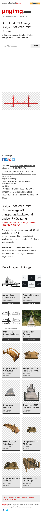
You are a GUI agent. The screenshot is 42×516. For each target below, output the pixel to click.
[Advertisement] (21, 71)
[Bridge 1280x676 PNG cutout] (31, 428)
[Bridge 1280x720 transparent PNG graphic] (31, 355)
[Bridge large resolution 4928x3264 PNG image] (11, 391)
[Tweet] (13, 159)
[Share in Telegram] (6, 159)
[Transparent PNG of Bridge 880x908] (31, 392)
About (5, 497)
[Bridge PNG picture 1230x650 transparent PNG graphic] (11, 465)
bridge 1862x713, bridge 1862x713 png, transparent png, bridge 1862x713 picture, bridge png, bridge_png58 (19, 173)
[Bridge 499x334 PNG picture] (11, 428)
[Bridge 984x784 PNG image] (31, 465)
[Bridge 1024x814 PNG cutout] (11, 355)
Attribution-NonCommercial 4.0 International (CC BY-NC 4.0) (18, 166)
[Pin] (10, 159)
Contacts (13, 499)
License (11, 497)
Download (11, 303)
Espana (18, 3)
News (18, 497)
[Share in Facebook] (3, 159)
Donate (24, 497)
